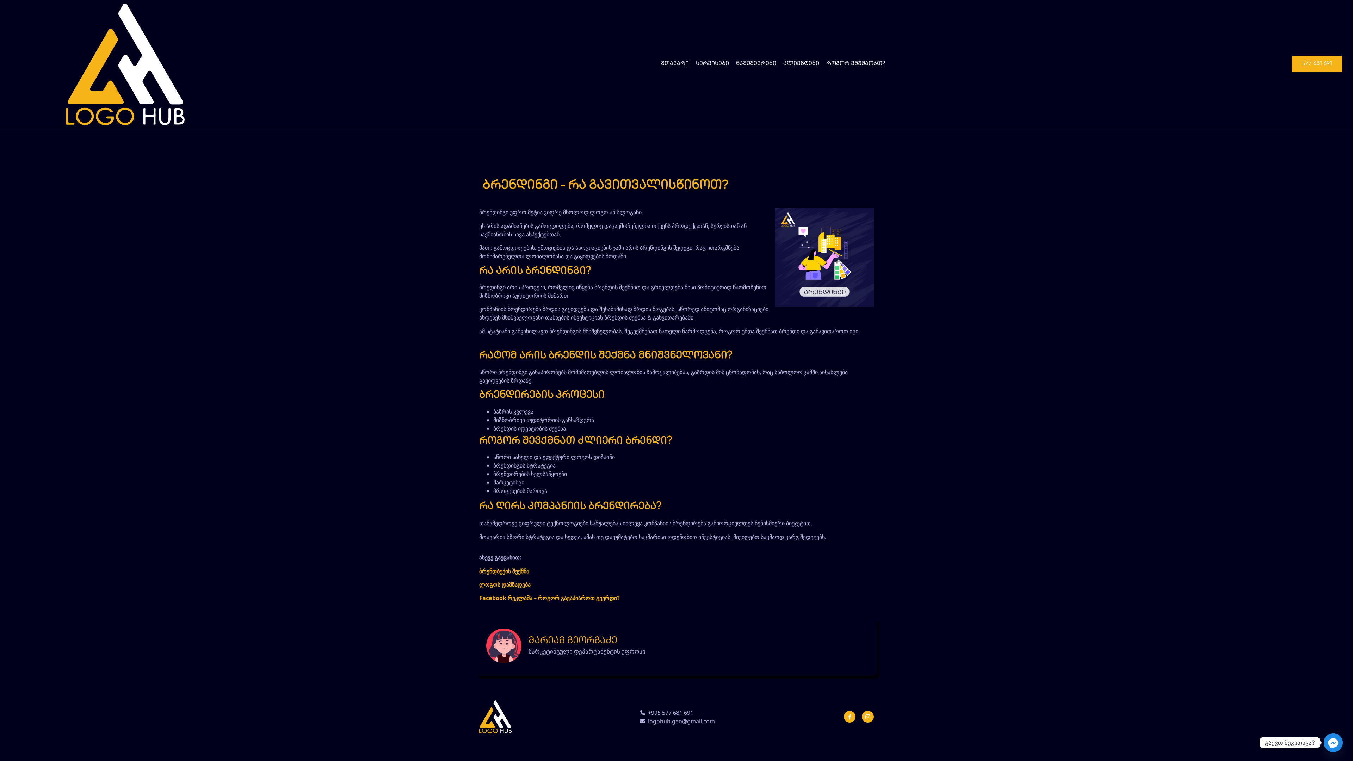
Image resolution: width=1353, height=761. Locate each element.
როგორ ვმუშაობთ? (855, 64)
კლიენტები (801, 64)
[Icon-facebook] (850, 717)
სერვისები (712, 64)
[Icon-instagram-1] (868, 717)
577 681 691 (1317, 64)
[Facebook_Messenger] (1333, 742)
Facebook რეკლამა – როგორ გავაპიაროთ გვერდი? (549, 598)
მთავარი (675, 64)
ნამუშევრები (756, 64)
